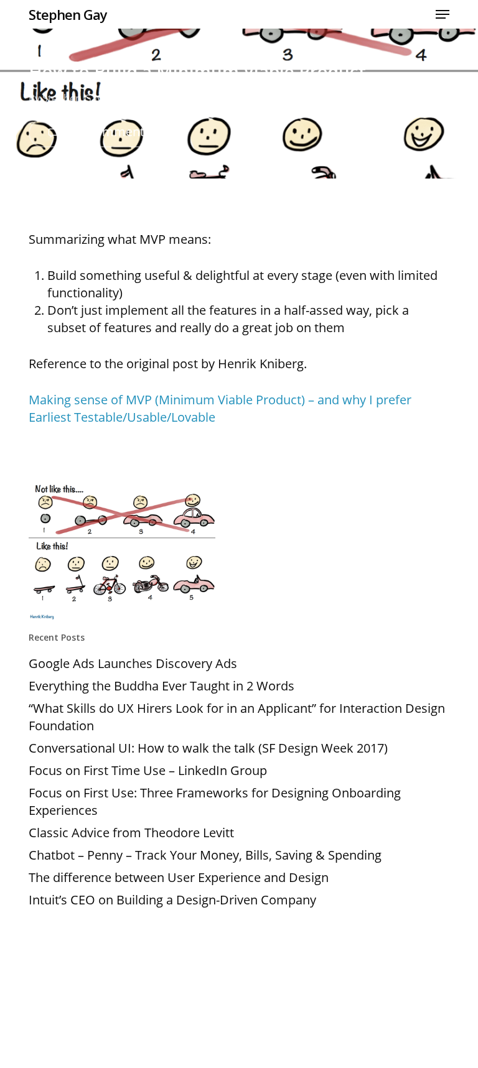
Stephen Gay (68, 14)
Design (243, 98)
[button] (442, 14)
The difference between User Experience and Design (179, 877)
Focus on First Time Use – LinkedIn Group (148, 770)
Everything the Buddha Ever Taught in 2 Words (161, 685)
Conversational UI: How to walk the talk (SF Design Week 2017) (208, 748)
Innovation (388, 98)
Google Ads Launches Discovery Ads (133, 663)
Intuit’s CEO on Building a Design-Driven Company (172, 899)
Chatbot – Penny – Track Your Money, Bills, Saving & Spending (205, 855)
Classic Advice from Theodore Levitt (131, 832)
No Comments (107, 131)
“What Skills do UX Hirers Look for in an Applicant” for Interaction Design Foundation (237, 717)
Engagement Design (311, 98)
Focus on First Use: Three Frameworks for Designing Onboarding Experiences (215, 801)
